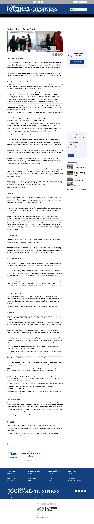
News (10, 16)
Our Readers (30, 473)
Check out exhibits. (74, 148)
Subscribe (20, 2)
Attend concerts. (73, 151)
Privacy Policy (71, 478)
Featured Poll (73, 134)
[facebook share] (59, 54)
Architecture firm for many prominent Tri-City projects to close (80, 167)
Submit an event (51, 475)
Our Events (70, 475)
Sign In (75, 2)
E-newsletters (51, 476)
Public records (10, 476)
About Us (14, 2)
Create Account (83, 2)
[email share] (61, 54)
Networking (20, 443)
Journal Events (73, 16)
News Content (12, 471)
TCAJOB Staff (18, 54)
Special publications (11, 478)
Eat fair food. (73, 144)
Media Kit (29, 480)
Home (8, 2)
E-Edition (44, 16)
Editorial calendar (32, 478)
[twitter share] (56, 54)
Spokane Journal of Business (74, 480)
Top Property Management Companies (76, 189)
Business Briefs (11, 443)
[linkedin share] (53, 54)
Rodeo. (71, 141)
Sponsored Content (62, 16)
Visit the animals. (73, 146)
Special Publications (34, 16)
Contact (50, 480)
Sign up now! (77, 61)
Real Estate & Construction (20, 16)
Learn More (72, 471)
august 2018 (14, 446)
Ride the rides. (73, 149)
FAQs (69, 476)
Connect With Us (53, 471)
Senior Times (82, 16)
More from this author (30, 460)
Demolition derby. (74, 142)
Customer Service (34, 471)
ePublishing (55, 517)
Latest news (9, 473)
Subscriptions (31, 475)
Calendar (52, 16)
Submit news (50, 473)
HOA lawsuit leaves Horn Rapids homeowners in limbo (80, 174)
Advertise (27, 2)
